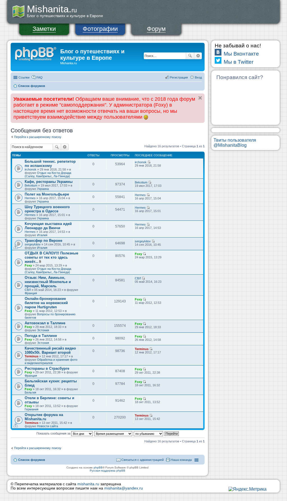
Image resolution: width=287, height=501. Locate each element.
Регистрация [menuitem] (179, 77)
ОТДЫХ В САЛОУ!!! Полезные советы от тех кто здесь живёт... (51, 257)
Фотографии (100, 28)
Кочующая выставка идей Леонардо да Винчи (48, 226)
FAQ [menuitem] (39, 77)
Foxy (28, 265)
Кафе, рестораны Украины (49, 182)
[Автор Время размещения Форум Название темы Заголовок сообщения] (113, 433)
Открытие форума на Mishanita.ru (44, 417)
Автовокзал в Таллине (45, 323)
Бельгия (30, 392)
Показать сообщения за (53, 433)
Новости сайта (47, 426)
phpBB (98, 467)
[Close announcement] (200, 98)
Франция (31, 293)
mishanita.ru (88, 484)
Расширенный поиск (198, 55)
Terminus (31, 356)
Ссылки (23, 77)
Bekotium (31, 185)
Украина (43, 188)
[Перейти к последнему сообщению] (149, 162)
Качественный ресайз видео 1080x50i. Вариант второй (50, 350)
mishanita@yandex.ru (123, 488)
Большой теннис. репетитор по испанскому (50, 163)
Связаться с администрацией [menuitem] (142, 459)
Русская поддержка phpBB (107, 470)
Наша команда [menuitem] (181, 459)
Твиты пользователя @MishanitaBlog (235, 143)
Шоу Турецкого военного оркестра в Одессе (47, 209)
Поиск (190, 55)
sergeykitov (33, 244)
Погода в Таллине (41, 336)
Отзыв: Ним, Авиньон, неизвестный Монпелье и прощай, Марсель (48, 281)
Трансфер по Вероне (43, 240)
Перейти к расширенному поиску (37, 137)
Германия (31, 409)
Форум (156, 28)
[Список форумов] (36, 53)
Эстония (43, 330)
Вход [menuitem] (198, 77)
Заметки (44, 28)
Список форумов (31, 86)
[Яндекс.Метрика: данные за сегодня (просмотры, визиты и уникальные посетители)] (247, 489)
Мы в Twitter (238, 62)
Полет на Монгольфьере (47, 194)
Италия (42, 235)
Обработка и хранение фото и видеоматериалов (51, 361)
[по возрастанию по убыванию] (149, 433)
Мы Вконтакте (241, 54)
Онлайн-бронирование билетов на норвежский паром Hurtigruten (46, 303)
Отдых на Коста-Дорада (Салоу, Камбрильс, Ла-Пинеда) (48, 174)
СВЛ (28, 289)
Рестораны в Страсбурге (47, 368)
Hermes (30, 198)
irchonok (30, 169)
